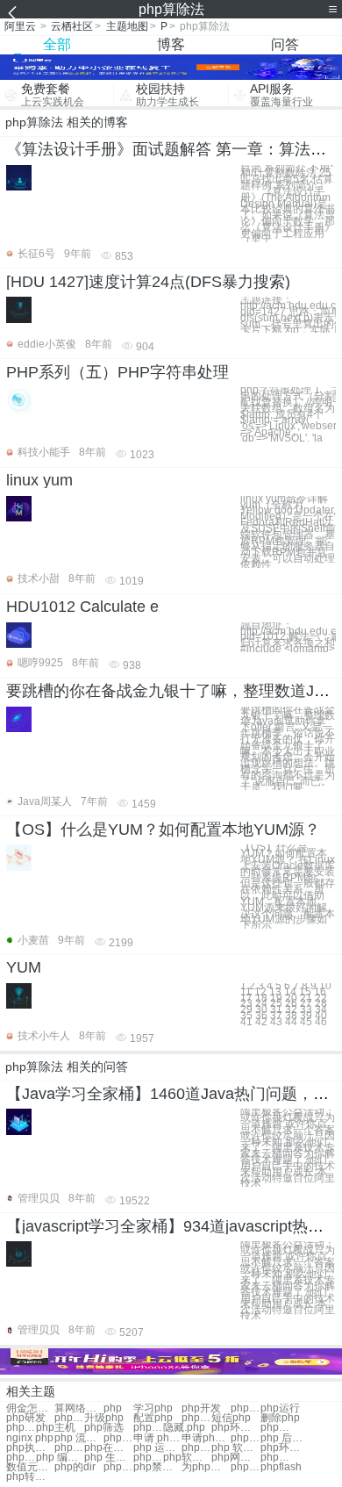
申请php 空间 (206, 1438)
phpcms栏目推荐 (275, 1457)
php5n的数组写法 (245, 1467)
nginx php (29, 1438)
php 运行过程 (69, 1448)
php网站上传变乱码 (235, 1457)
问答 (285, 44)
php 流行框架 (78, 1438)
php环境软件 (284, 1448)
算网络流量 (78, 1408)
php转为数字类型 (30, 1477)
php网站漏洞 (118, 1438)
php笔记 (148, 1428)
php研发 (26, 1418)
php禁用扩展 (157, 1467)
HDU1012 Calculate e (82, 606)
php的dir (75, 1467)
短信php (231, 1418)
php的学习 (275, 1428)
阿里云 (20, 26)
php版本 (196, 1418)
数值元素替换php (30, 1467)
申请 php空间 (157, 1438)
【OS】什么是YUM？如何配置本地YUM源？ (163, 829)
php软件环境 (187, 1457)
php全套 (69, 1418)
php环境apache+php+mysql (235, 1428)
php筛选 (104, 1428)
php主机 (55, 1428)
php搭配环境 (196, 1448)
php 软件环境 (235, 1448)
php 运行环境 (157, 1448)
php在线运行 (108, 1448)
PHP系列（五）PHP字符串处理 (117, 372)
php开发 (201, 1408)
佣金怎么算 (30, 1408)
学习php (153, 1408)
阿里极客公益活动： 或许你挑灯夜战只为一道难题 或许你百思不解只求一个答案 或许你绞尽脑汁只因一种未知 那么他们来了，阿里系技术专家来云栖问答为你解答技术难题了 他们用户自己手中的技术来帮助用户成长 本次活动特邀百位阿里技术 (287, 1148)
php (112, 1408)
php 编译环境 (60, 1457)
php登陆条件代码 (118, 1467)
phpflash (281, 1467)
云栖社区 (72, 26)
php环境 (245, 1408)
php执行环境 (30, 1448)
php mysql (245, 1438)
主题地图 (127, 26)
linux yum (39, 480)
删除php (280, 1418)
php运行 (280, 1408)
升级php (104, 1418)
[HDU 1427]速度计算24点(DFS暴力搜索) (148, 282)
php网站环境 (148, 1457)
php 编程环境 (21, 1457)
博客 (171, 44)
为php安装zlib (206, 1467)
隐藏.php (184, 1428)
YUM (23, 967)
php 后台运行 (284, 1438)
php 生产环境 (108, 1457)
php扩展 (21, 1428)
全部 (57, 44)
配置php (153, 1418)
